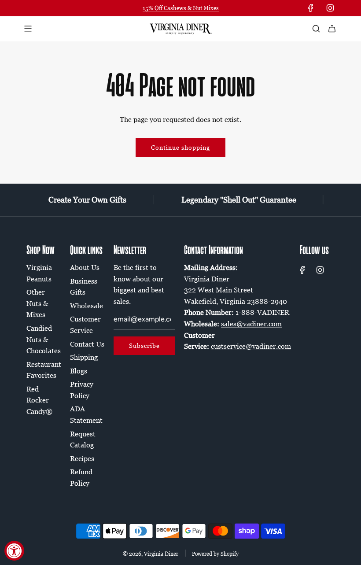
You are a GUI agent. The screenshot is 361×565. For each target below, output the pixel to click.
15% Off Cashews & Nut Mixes (181, 7)
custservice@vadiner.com (251, 346)
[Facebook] (310, 8)
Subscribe (144, 345)
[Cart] (332, 29)
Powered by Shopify (215, 553)
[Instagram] (330, 8)
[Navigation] (28, 29)
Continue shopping (180, 147)
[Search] (316, 29)
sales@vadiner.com (251, 324)
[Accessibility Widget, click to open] (14, 551)
